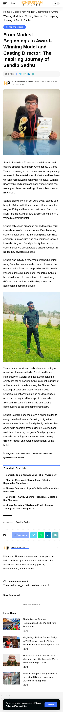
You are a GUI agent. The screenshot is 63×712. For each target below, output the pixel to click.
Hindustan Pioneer (24, 81)
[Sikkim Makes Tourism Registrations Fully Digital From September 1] (11, 624)
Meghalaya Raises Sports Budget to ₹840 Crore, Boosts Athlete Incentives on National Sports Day (41, 641)
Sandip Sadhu (22, 522)
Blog (15, 11)
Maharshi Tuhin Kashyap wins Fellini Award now (31, 475)
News (25, 631)
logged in (23, 585)
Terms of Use (21, 706)
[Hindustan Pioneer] (31, 4)
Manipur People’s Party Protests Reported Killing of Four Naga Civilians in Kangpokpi (40, 677)
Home (6, 11)
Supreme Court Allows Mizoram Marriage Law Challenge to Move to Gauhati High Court (40, 659)
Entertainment (14, 27)
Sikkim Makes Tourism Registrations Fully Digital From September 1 (39, 623)
